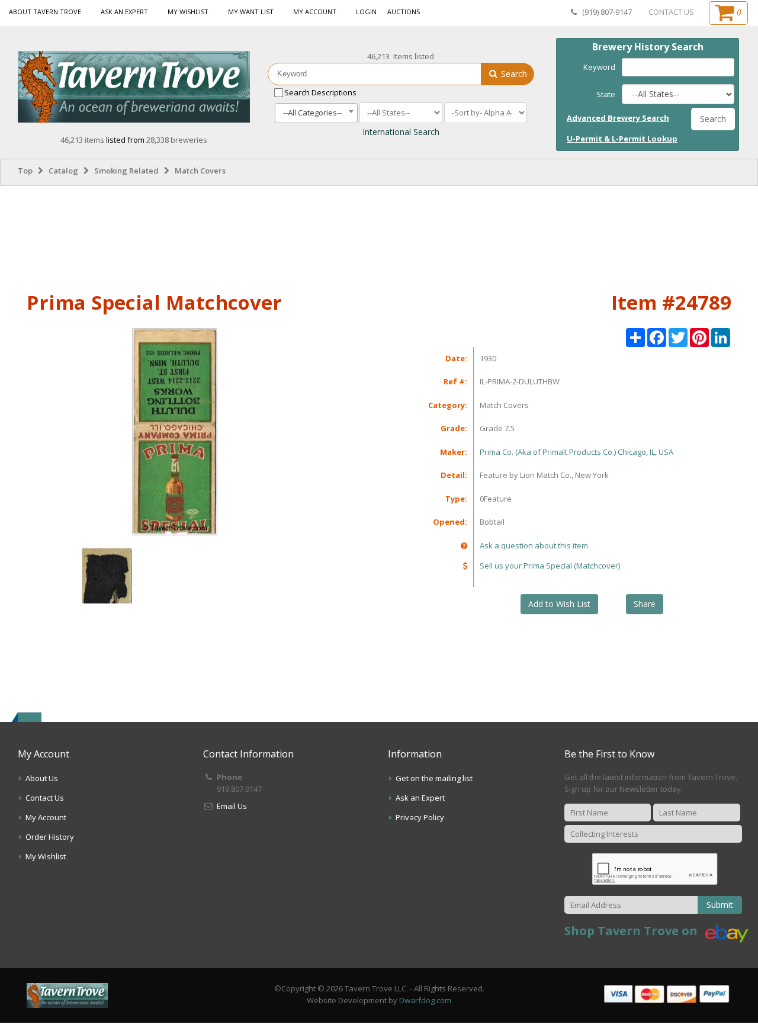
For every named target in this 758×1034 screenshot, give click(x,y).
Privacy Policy (420, 817)
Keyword (599, 67)
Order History (49, 836)
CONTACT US (671, 12)
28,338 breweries (176, 139)
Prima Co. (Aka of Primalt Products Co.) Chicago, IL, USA (576, 452)
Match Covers (200, 170)
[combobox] (316, 113)
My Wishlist (188, 11)
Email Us (232, 806)
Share (645, 603)
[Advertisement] (379, 236)
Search (513, 73)
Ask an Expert (124, 11)
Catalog (63, 170)
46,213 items (83, 139)
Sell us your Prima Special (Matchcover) (550, 565)
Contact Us (44, 797)
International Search (400, 131)
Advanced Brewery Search (618, 118)
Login (366, 11)
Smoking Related (126, 170)
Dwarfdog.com (425, 1000)
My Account (314, 11)
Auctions (403, 11)
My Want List (251, 11)
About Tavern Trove (45, 11)
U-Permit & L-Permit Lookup (622, 138)
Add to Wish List (559, 603)
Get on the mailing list (434, 778)
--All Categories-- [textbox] (312, 112)
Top (25, 170)
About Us (41, 778)
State (605, 94)
